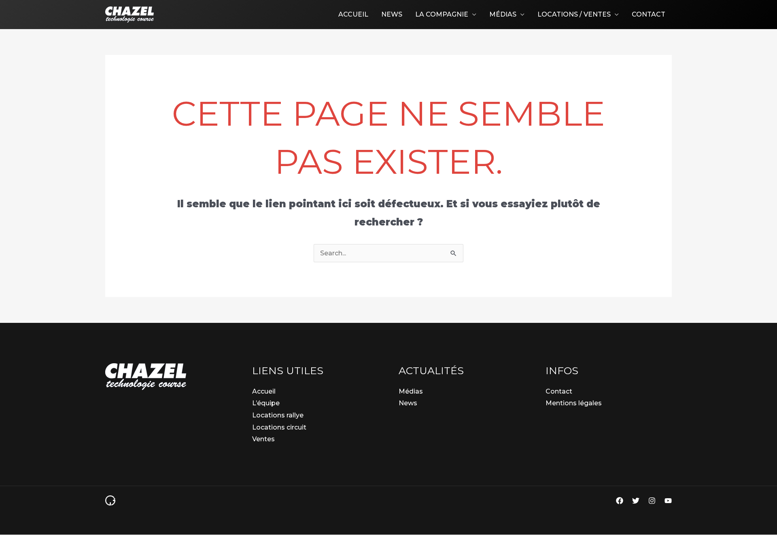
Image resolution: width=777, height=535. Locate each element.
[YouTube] (668, 500)
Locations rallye (278, 415)
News (391, 14)
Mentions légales (574, 403)
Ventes (263, 439)
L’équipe (266, 403)
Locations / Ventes (574, 14)
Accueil (353, 14)
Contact (648, 14)
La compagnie (441, 14)
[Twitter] (635, 500)
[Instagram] (652, 500)
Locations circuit (279, 427)
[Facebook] (619, 500)
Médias (502, 14)
